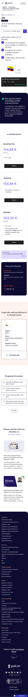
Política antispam (6, 616)
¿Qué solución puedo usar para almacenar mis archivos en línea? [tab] (15, 402)
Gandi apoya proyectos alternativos (11, 632)
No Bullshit (4, 637)
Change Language (14, 689)
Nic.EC (7, 332)
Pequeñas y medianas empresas (10, 552)
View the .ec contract (11, 345)
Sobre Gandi (5, 630)
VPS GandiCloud (6, 533)
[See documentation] (9, 270)
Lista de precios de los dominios (10, 522)
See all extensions (20, 84)
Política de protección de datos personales (13, 619)
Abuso (3, 601)
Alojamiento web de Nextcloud (10, 529)
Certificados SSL (6, 538)
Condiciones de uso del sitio (9, 603)
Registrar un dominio (7, 583)
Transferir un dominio (7, 585)
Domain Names (11, 7)
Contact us (10, 289)
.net (13, 81)
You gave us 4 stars (14, 675)
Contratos (4, 605)
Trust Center (5, 635)
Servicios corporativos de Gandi (10, 547)
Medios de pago (6, 614)
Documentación (6, 574)
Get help (14, 410)
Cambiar (24, 256)
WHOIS (3, 563)
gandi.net (4, 7)
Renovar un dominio (7, 587)
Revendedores (5, 549)
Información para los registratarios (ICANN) (13, 612)
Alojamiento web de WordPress (10, 526)
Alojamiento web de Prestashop (10, 531)
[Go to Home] (8, 3)
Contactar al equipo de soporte (10, 569)
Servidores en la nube (7, 592)
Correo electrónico (7, 536)
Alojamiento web (6, 524)
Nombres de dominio (7, 519)
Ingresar (23, 3)
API (2, 560)
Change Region (13, 687)
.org (5, 81)
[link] (6, 673)
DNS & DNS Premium (7, 540)
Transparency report (7, 624)
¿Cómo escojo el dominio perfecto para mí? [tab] (13, 389)
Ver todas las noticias (14, 434)
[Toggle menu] (2, 3)
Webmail (4, 558)
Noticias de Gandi (6, 639)
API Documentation (7, 576)
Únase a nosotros (6, 642)
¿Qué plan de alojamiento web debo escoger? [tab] (14, 383)
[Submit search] (25, 31)
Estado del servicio (7, 571)
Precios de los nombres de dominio (10, 8)
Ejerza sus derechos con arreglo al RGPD (12, 621)
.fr (8, 81)
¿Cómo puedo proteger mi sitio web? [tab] (14, 396)
